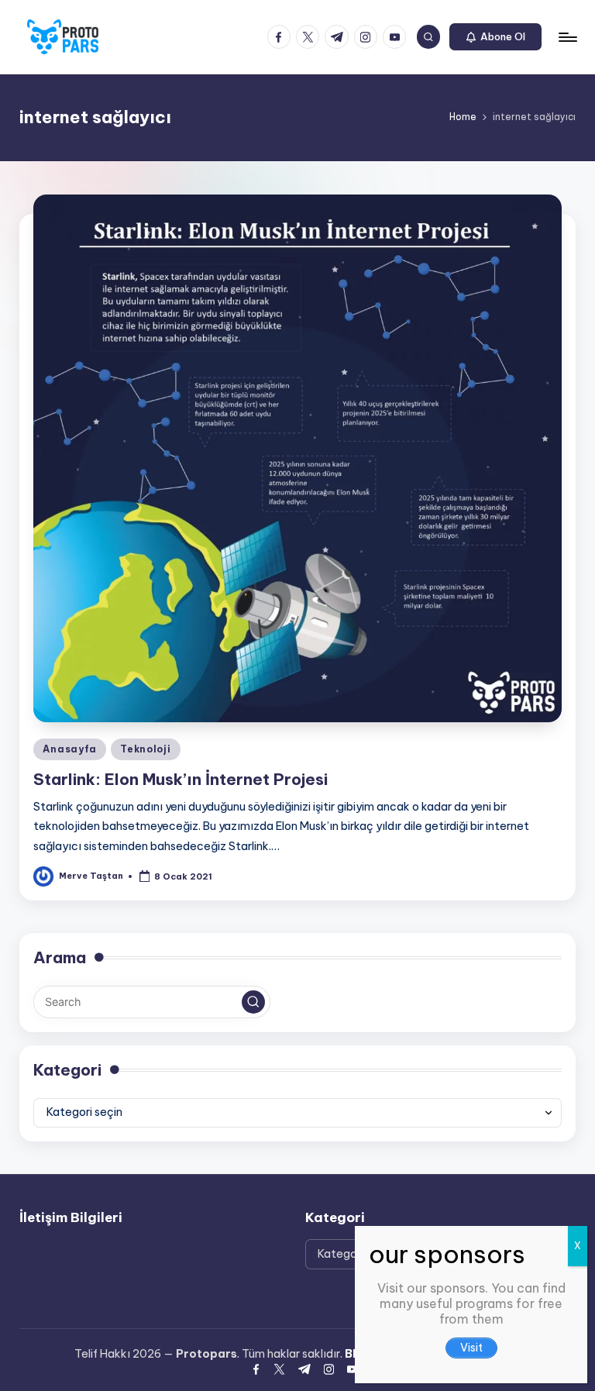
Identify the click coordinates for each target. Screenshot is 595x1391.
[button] (495, 37)
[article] (471, 1319)
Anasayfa (70, 749)
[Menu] (567, 37)
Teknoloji (145, 749)
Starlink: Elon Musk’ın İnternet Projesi (180, 779)
